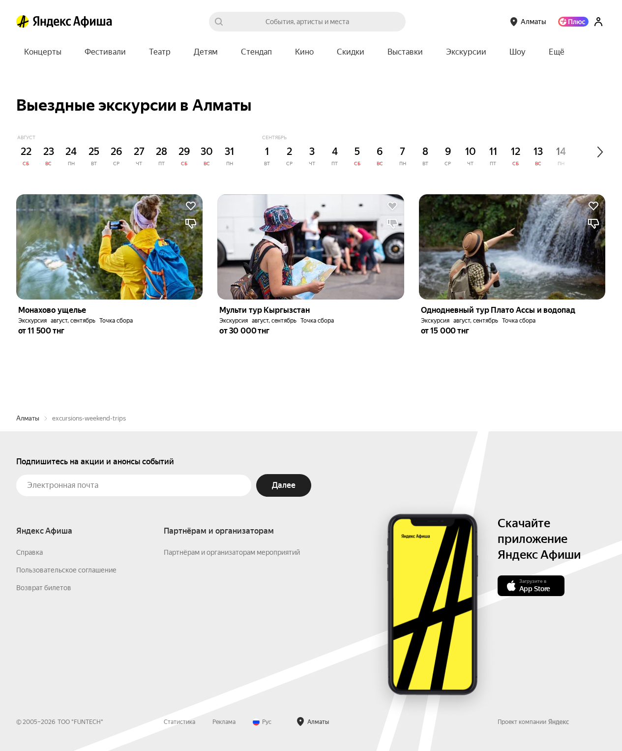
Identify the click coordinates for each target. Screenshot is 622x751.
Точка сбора (116, 320)
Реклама (224, 722)
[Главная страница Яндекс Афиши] (22, 21)
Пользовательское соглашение (66, 570)
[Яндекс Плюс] (573, 22)
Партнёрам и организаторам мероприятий (232, 552)
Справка (29, 552)
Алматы (27, 418)
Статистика (179, 722)
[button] (556, 52)
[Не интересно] (191, 224)
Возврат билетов (43, 588)
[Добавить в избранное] (191, 206)
